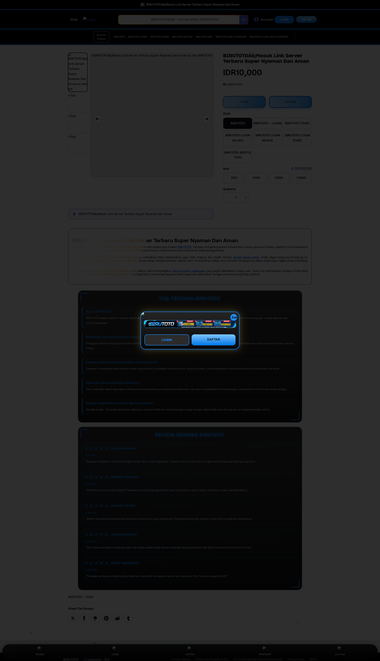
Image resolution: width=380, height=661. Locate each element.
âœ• (234, 317)
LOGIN (167, 339)
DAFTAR (213, 339)
